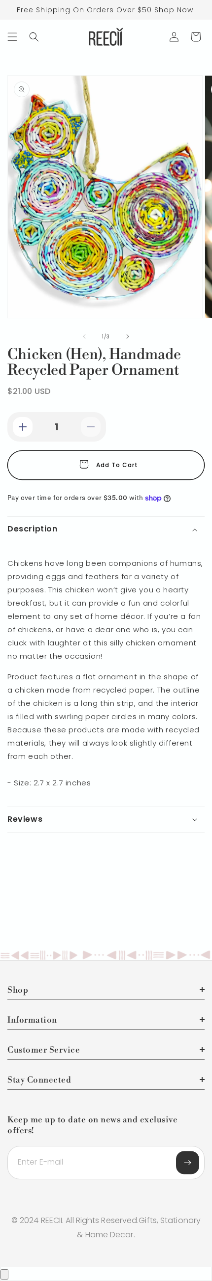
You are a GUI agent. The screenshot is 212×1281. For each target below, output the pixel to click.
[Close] (4, 1274)
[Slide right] (128, 336)
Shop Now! (174, 10)
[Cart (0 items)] (196, 37)
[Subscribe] (187, 1162)
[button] (12, 37)
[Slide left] (84, 336)
